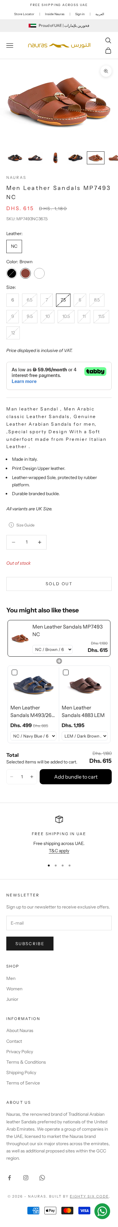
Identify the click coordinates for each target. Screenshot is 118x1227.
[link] (20, 638)
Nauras (16, 177)
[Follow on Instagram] (26, 1178)
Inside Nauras (55, 14)
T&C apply (59, 850)
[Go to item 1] (15, 157)
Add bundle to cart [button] (76, 777)
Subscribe (29, 943)
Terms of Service (23, 1083)
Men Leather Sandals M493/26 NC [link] (31, 711)
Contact (14, 1041)
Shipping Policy (21, 1072)
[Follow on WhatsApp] (42, 1178)
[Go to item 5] (95, 157)
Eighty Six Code (89, 1196)
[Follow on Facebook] (9, 1178)
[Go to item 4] (75, 157)
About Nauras (19, 1030)
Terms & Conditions (26, 1062)
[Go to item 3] (55, 157)
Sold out (59, 583)
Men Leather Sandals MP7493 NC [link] (67, 630)
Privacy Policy (19, 1051)
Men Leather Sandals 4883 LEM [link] (83, 711)
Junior (12, 999)
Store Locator (24, 14)
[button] (12, 776)
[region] (59, 835)
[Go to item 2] (35, 157)
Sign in (80, 14)
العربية (99, 14)
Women (14, 989)
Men (10, 978)
